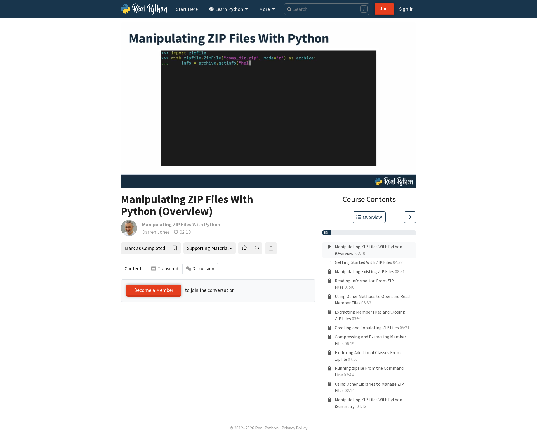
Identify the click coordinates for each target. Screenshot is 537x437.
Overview (372, 217)
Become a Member (153, 290)
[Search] (288, 9)
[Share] (271, 248)
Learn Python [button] (229, 9)
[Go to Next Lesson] (410, 217)
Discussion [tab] (203, 268)
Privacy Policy (294, 428)
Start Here (187, 9)
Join (384, 8)
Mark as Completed (144, 248)
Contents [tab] (134, 268)
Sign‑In (406, 9)
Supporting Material (208, 248)
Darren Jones (156, 232)
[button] (244, 248)
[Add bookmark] (175, 248)
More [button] (265, 9)
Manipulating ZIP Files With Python (181, 224)
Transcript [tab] (168, 268)
